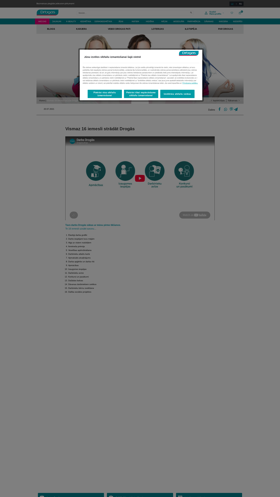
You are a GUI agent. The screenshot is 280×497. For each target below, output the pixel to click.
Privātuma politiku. (190, 83)
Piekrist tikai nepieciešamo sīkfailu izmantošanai (141, 94)
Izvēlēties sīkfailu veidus (177, 93)
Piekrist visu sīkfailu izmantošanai (104, 94)
